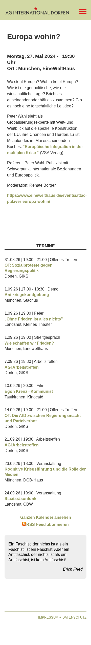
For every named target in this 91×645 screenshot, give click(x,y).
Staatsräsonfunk (20, 498)
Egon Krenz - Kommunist (29, 391)
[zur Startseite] (37, 13)
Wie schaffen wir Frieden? (29, 343)
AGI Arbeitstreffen (22, 367)
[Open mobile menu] (82, 11)
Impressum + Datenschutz (62, 617)
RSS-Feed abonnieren (47, 524)
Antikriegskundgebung (27, 295)
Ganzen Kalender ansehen (45, 517)
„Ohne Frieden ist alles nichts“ (34, 319)
